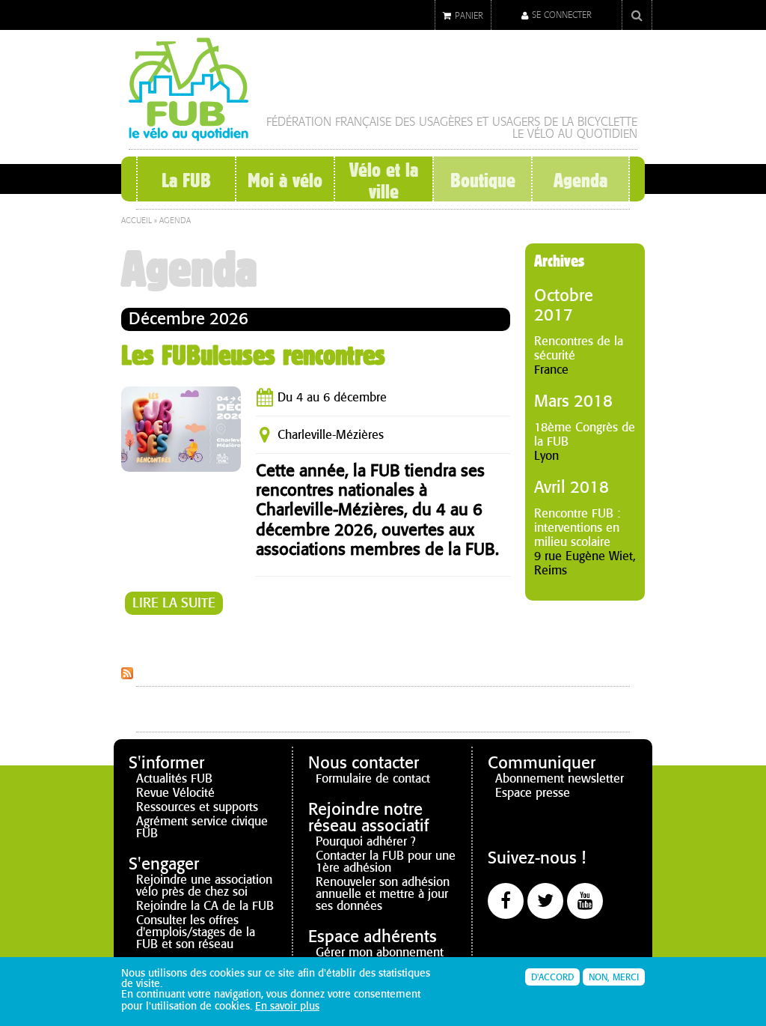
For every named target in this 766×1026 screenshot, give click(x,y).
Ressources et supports (197, 807)
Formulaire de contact (373, 778)
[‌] (506, 901)
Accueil (136, 220)
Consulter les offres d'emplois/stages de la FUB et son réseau (195, 932)
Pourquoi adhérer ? (366, 841)
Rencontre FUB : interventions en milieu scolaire (577, 527)
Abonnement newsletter (559, 778)
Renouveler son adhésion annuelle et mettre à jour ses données (383, 894)
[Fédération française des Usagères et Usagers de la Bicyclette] (188, 135)
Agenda (581, 180)
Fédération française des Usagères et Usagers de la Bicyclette (451, 122)
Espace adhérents (372, 936)
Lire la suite (177, 603)
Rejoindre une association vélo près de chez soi (204, 885)
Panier (469, 15)
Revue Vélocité (175, 793)
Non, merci (614, 977)
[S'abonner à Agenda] (127, 673)
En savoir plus (287, 1006)
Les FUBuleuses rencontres (253, 355)
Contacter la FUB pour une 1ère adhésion (386, 862)
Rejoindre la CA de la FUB (205, 906)
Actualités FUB (174, 778)
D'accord (552, 977)
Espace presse (532, 793)
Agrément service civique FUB (202, 827)
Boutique (482, 180)
